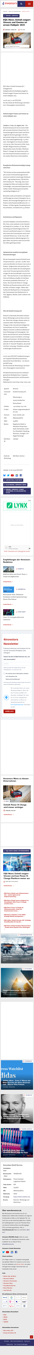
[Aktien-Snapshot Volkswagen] (24, 1305)
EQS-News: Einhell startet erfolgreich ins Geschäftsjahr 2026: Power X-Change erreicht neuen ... (16, 902)
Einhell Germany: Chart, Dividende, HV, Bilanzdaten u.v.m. (16, 491)
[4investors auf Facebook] (21, 475)
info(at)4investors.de (8, 1244)
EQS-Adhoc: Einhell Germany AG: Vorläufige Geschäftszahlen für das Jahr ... (17, 921)
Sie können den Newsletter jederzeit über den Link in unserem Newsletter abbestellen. (17, 683)
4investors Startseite (14, 480)
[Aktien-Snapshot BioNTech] (18, 1297)
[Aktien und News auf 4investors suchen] (21, 4)
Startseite (6, 1341)
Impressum (27, 1341)
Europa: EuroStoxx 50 (9, 1333)
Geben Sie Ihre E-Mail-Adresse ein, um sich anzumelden (17, 658)
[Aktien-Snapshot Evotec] (18, 1301)
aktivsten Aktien (20, 1264)
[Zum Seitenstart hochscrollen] (31, 1337)
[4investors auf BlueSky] (4, 475)
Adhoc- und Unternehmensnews (15, 11)
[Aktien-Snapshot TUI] (11, 1305)
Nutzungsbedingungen (17, 704)
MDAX (5, 1317)
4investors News (8, 1283)
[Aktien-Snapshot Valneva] (18, 1305)
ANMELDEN (9, 711)
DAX (4, 1315)
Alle (29, 4)
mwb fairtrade (7, 1290)
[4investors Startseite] (9, 3)
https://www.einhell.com (22, 1197)
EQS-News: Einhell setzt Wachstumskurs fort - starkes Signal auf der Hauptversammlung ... (16, 895)
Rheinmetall (22, 589)
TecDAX (5, 1322)
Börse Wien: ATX (8, 1330)
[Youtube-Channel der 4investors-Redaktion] (12, 475)
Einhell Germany (12, 15)
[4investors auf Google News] (16, 475)
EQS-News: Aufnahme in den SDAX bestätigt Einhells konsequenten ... (14, 915)
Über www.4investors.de (16, 1341)
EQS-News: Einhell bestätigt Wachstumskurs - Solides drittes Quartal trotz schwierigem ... (17, 927)
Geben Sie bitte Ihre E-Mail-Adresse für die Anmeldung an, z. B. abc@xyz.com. (14, 668)
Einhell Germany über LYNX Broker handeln (17, 509)
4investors (5, 11)
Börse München (7, 1288)
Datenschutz (10, 1344)
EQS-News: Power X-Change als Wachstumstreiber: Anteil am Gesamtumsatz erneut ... (13, 909)
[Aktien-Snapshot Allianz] (5, 1297)
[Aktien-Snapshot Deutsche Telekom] (11, 1301)
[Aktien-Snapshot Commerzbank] (24, 1297)
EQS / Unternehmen (13, 881)
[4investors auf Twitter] (8, 475)
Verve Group (21, 612)
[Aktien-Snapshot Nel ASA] (24, 1301)
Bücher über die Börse (9, 1276)
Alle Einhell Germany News (16, 485)
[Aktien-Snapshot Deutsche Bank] (5, 1301)
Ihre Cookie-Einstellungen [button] (20, 1344)
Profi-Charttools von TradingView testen (17, 551)
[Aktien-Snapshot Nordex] (5, 1305)
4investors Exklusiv (8, 1278)
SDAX (5, 1319)
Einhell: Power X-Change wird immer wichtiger (15, 806)
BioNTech (21, 568)
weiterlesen (7, 581)
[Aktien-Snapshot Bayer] (11, 1297)
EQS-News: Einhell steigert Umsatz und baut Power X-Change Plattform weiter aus (17, 876)
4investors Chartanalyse (10, 1281)
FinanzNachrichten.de (9, 1285)
